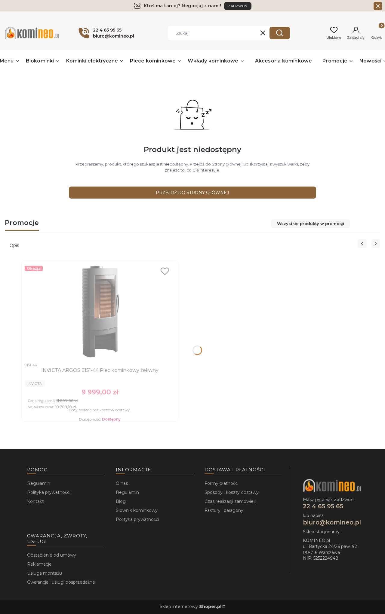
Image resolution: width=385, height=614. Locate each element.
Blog (121, 501)
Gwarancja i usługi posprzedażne (61, 582)
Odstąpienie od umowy (51, 555)
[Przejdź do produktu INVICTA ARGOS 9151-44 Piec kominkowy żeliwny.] (100, 311)
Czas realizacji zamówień (230, 501)
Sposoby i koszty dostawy (232, 492)
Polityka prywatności (48, 492)
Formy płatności (222, 483)
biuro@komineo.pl (332, 522)
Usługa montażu (44, 573)
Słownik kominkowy (137, 510)
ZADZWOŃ (238, 6)
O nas (122, 483)
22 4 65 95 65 (323, 506)
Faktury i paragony (224, 510)
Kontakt (35, 501)
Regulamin (38, 483)
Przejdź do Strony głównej (192, 192)
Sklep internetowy (190, 606)
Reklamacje (39, 564)
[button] (280, 33)
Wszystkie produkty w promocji (310, 223)
